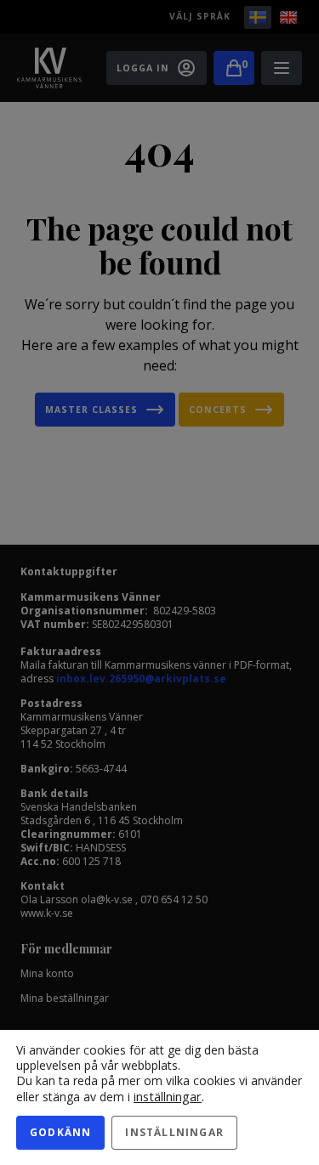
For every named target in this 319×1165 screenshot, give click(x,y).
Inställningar (174, 1132)
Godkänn (60, 1132)
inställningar (168, 1096)
